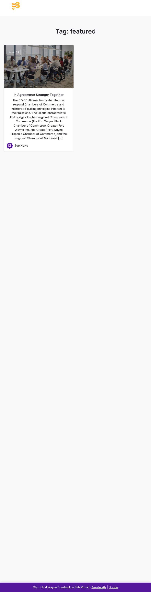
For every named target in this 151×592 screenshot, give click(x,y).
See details (99, 587)
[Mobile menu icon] (7, 6)
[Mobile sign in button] (143, 5)
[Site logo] (31, 6)
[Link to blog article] (39, 66)
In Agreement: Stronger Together (39, 95)
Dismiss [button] (113, 587)
